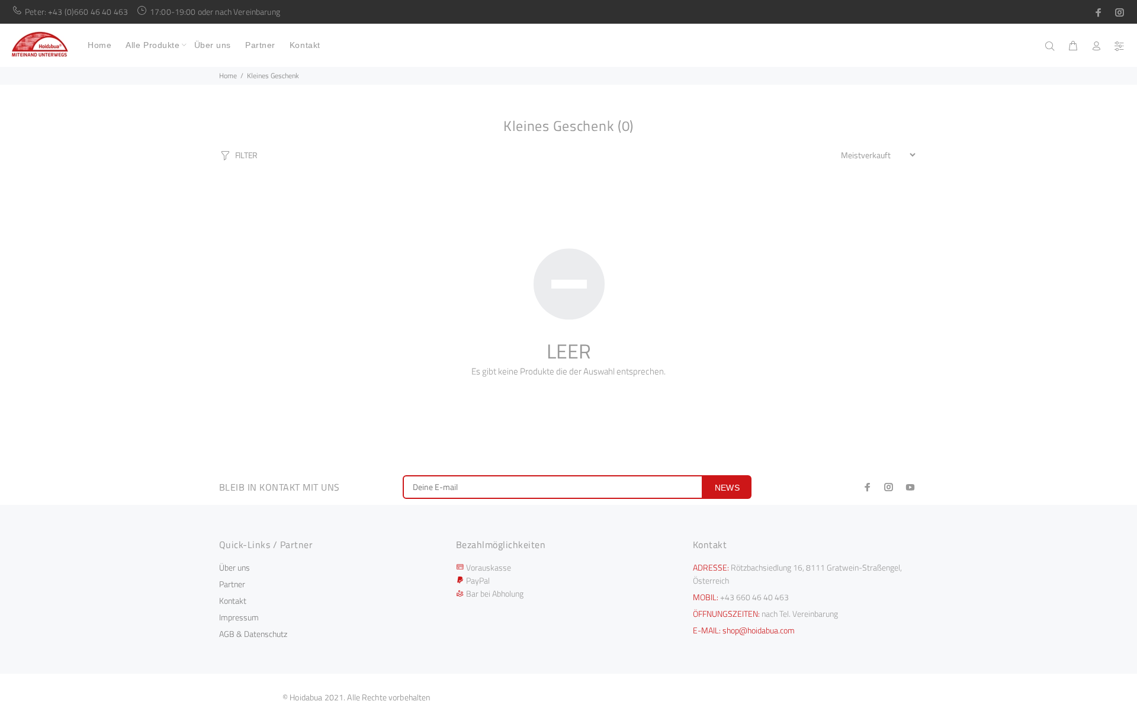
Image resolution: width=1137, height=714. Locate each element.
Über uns (234, 567)
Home (228, 75)
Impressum (239, 617)
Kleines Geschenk (273, 75)
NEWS (727, 487)
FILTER (246, 155)
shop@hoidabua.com (758, 630)
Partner (232, 584)
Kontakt (232, 600)
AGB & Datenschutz (253, 633)
